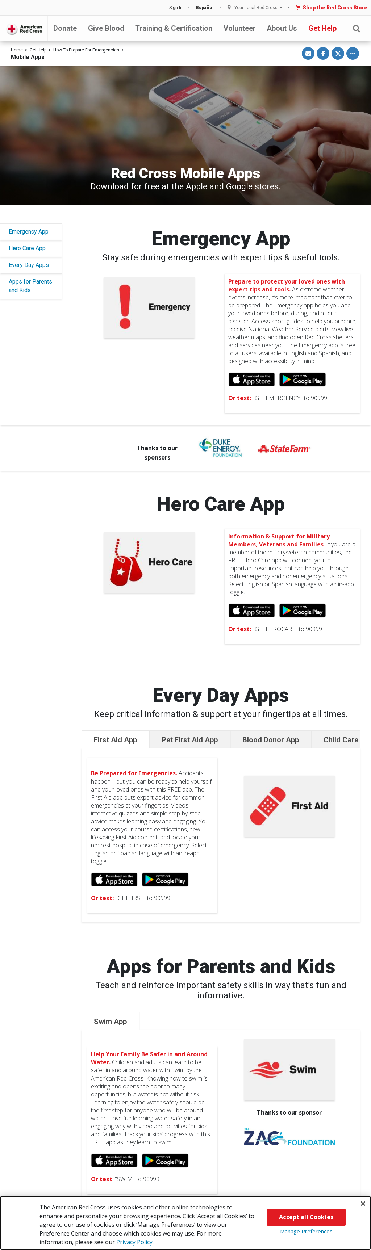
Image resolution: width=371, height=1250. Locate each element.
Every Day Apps (29, 264)
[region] (185, 1223)
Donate (65, 28)
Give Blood (106, 28)
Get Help (322, 28)
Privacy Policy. (135, 1242)
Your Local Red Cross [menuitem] (256, 7)
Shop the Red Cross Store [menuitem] (335, 7)
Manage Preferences (306, 1231)
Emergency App (29, 231)
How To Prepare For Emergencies (86, 50)
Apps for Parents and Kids (30, 286)
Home (17, 50)
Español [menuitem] (205, 7)
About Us (282, 28)
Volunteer (240, 28)
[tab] (115, 739)
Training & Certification (173, 28)
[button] (356, 28)
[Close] (363, 1204)
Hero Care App (27, 248)
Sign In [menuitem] (176, 7)
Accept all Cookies (306, 1217)
